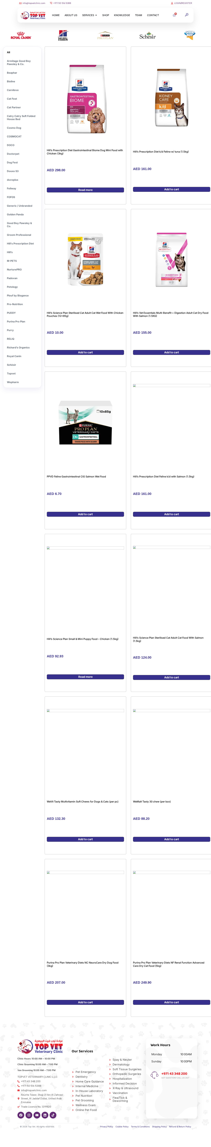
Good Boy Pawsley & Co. (19, 225)
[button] (187, 15)
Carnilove (13, 90)
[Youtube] (37, 1115)
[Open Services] (96, 15)
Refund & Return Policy (180, 1126)
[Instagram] (28, 1115)
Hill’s (10, 252)
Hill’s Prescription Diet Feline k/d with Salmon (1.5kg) (163, 476)
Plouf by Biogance (18, 295)
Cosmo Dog (14, 127)
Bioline (11, 81)
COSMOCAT (14, 136)
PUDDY (11, 312)
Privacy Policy (106, 1126)
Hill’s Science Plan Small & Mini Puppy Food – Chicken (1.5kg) (82, 638)
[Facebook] (20, 1115)
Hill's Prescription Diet (20, 243)
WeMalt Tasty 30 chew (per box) (152, 801)
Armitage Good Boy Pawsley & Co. (19, 62)
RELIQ (10, 338)
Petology (12, 286)
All (8, 52)
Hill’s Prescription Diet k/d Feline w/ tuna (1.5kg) (161, 151)
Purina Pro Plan (16, 321)
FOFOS (11, 197)
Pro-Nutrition (15, 304)
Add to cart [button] (171, 189)
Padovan (12, 278)
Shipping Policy (159, 1126)
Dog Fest (12, 162)
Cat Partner (14, 107)
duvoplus (12, 179)
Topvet (11, 373)
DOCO (10, 145)
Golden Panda (15, 214)
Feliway (11, 188)
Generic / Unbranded (19, 205)
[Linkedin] (45, 1115)
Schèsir (11, 364)
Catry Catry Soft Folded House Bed (21, 117)
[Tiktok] (53, 1115)
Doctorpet (13, 153)
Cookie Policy (122, 1126)
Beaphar (12, 72)
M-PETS (12, 260)
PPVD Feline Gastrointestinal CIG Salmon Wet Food (76, 476)
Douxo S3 (13, 171)
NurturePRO (14, 269)
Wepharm (13, 382)
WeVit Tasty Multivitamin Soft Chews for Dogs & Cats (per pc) (82, 801)
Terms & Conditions (140, 1126)
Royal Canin (14, 356)
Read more (85, 190)
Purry (10, 330)
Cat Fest (12, 98)
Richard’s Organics (18, 347)
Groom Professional (19, 234)
